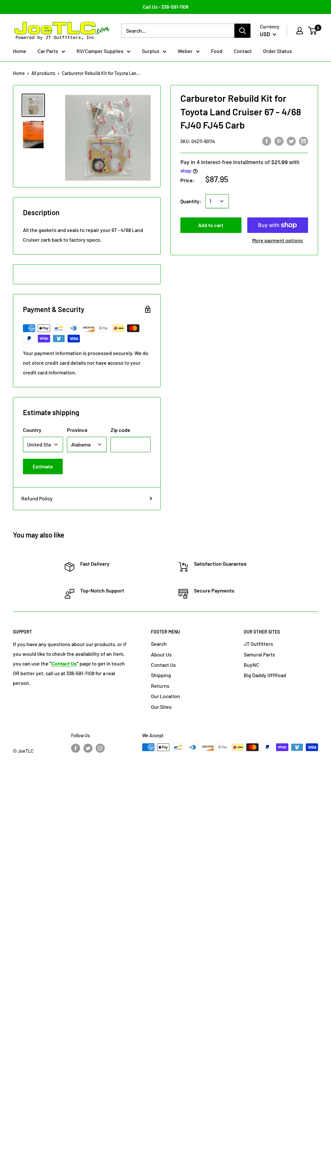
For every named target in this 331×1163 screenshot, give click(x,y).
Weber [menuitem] (185, 51)
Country (32, 430)
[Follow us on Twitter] (87, 747)
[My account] (299, 30)
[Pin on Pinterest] (278, 141)
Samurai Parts (259, 654)
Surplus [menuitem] (150, 51)
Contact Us (163, 665)
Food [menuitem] (216, 51)
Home (19, 73)
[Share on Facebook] (266, 141)
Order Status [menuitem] (277, 51)
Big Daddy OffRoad (265, 675)
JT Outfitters (258, 644)
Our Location (165, 696)
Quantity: (190, 201)
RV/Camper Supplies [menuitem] (100, 51)
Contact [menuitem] (243, 51)
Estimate (43, 466)
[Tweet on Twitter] (291, 141)
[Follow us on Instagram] (100, 747)
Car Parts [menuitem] (47, 51)
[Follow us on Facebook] (75, 747)
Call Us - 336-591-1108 (165, 7)
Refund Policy (37, 498)
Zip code (120, 430)
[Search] (242, 31)
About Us (161, 654)
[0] (313, 31)
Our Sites (161, 707)
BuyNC (251, 665)
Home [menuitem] (19, 51)
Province (77, 430)
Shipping (161, 675)
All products (43, 73)
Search (159, 644)
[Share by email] (303, 141)
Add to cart (210, 225)
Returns (160, 686)
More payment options (277, 240)
